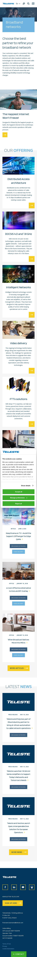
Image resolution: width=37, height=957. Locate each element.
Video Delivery (18, 551)
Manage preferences (17, 497)
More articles (17, 668)
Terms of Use (6, 944)
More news (17, 852)
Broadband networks (18, 546)
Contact (19, 954)
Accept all (18, 492)
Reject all (18, 503)
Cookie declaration (8, 949)
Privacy (4, 946)
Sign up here (11, 903)
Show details (25, 485)
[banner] (8, 4)
